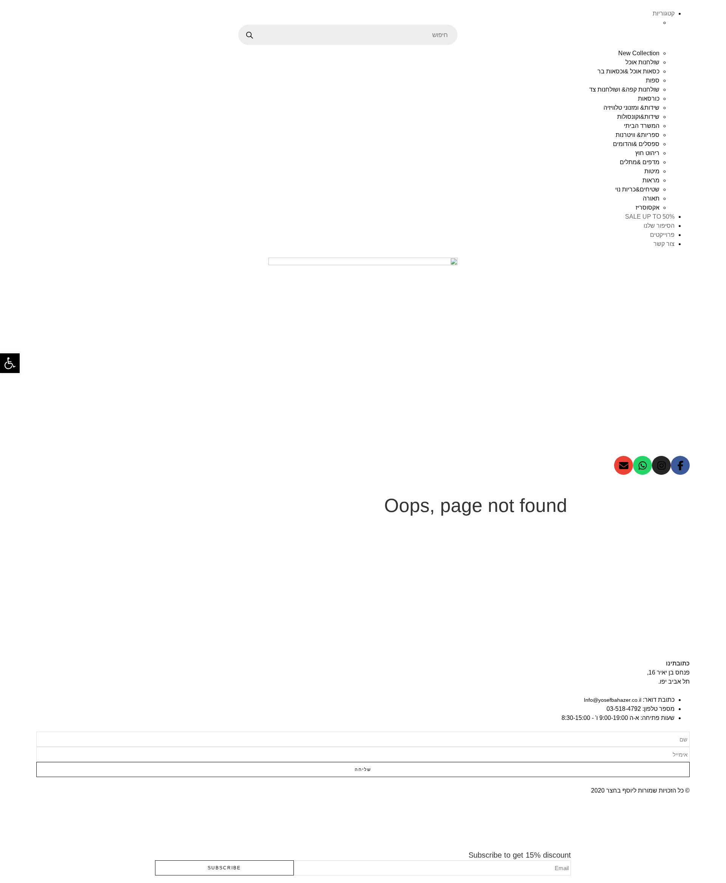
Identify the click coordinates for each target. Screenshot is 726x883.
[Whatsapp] (642, 465)
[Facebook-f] (680, 465)
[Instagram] (661, 465)
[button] (10, 363)
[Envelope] (623, 465)
